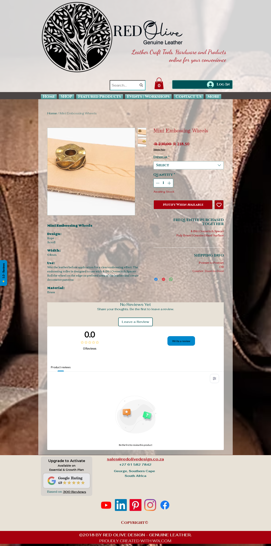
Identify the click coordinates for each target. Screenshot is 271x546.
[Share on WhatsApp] (171, 279)
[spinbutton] (163, 183)
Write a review (181, 341)
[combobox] (127, 85)
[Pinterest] (135, 505)
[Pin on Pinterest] (163, 279)
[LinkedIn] (121, 505)
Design (161, 157)
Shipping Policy (159, 149)
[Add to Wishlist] (219, 204)
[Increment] (169, 183)
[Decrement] (157, 183)
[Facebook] (165, 505)
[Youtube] (106, 505)
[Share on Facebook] (156, 279)
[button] (159, 83)
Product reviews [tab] (61, 367)
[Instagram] (150, 505)
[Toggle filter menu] (214, 378)
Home (52, 113)
